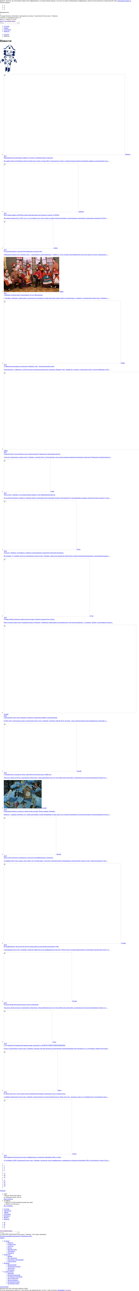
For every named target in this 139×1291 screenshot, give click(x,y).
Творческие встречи (14, 1266)
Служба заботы (9, 1271)
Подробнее (61, 1290)
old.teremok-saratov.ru (124, 1)
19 (4, 1177)
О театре (6, 26)
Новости (6, 31)
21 (4, 1180)
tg (4, 1226)
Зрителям (11, 1273)
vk (4, 1222)
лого (1, 21)
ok (4, 1224)
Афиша (6, 28)
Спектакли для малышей (16, 1259)
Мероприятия (12, 1265)
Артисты (10, 1246)
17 (4, 1174)
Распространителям (14, 1275)
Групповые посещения (15, 1276)
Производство (12, 1249)
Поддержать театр (13, 1283)
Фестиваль (11, 1270)
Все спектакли (12, 1258)
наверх (2, 1238)
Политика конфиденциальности (10, 1236)
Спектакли (7, 29)
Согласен (68, 1290)
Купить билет (12, 1261)
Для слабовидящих (9, 21)
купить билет (4, 1287)
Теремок (2, 1190)
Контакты (7, 1216)
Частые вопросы (13, 1280)
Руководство (12, 1244)
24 (4, 1186)
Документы (7, 1210)
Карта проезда (8, 1199)
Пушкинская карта (14, 1282)
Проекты (7, 1263)
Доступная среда (13, 1278)
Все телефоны (8, 1206)
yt (4, 1227)
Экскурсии (11, 1268)
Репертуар (7, 1254)
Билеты (6, 1217)
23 (4, 1184)
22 (4, 1182)
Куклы (10, 1248)
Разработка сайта (26, 1236)
